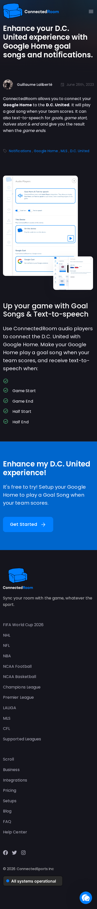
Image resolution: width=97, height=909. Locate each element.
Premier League (18, 697)
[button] (86, 898)
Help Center (15, 832)
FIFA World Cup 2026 (23, 625)
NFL (6, 645)
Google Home (46, 150)
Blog (7, 811)
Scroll (8, 759)
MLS (64, 150)
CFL (6, 728)
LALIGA (9, 708)
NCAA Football (17, 666)
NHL (6, 635)
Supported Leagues (22, 739)
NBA (7, 656)
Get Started (28, 524)
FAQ (7, 821)
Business (11, 770)
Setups (9, 801)
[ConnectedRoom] (31, 11)
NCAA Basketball (19, 677)
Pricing (9, 790)
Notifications (20, 150)
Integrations (15, 780)
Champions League (22, 687)
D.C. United (79, 150)
